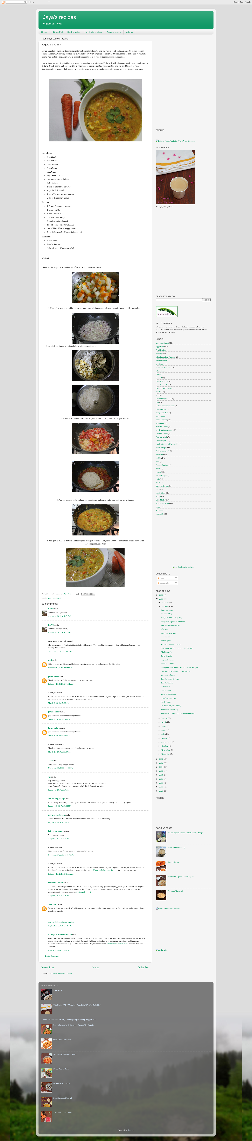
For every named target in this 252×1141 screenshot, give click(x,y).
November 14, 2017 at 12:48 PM (61, 854)
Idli (157, 402)
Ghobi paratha (166, 652)
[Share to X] (87, 594)
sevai (158, 489)
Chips (158, 374)
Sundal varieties (162, 503)
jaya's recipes (54, 676)
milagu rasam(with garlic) (171, 617)
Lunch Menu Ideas (93, 32)
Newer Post (47, 967)
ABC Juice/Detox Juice (62, 1112)
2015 (161, 771)
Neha (50, 760)
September (166, 742)
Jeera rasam (165, 686)
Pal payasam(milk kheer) (171, 705)
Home (44, 32)
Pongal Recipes (162, 465)
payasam (159, 454)
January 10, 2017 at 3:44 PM (59, 806)
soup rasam (165, 636)
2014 (161, 767)
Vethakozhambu (167, 663)
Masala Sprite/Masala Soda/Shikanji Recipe (185, 832)
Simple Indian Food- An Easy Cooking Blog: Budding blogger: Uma (69, 1019)
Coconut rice (166, 690)
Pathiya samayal (162, 451)
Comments (164, 582)
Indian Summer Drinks (165, 405)
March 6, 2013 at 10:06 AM (59, 719)
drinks (158, 391)
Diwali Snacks (162, 381)
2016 (161, 774)
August (164, 738)
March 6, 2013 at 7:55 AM (58, 703)
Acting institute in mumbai (117, 943)
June (163, 730)
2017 (161, 779)
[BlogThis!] (85, 594)
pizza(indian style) (168, 698)
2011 (161, 599)
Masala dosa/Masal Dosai (171, 644)
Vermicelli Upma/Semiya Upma (181, 876)
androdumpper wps (56, 798)
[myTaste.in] (161, 950)
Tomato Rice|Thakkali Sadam (65, 1054)
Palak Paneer (166, 702)
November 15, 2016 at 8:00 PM (60, 768)
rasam (158, 472)
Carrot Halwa (173, 862)
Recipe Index (73, 32)
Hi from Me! (57, 32)
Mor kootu (165, 629)
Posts (161, 578)
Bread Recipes (161, 360)
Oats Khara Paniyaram (62, 1039)
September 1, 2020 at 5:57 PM (60, 925)
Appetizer (160, 346)
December (165, 754)
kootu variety (161, 419)
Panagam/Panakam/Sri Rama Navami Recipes (179, 667)
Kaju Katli (57, 990)
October (164, 746)
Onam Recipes (162, 433)
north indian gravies (164, 430)
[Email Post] (77, 593)
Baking (159, 353)
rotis (158, 479)
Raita (158, 468)
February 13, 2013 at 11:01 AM (61, 684)
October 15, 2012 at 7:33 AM (60, 651)
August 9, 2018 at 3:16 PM (59, 895)
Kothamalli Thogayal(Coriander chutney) (178, 713)
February (165, 606)
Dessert (159, 377)
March (164, 718)
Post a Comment (51, 956)
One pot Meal (161, 437)
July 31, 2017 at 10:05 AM (58, 822)
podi (158, 461)
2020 (161, 791)
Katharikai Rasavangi (169, 709)
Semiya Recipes (162, 485)
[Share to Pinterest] (93, 594)
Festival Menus (114, 32)
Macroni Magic (167, 613)
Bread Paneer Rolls (61, 1068)
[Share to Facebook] (90, 594)
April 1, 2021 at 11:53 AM (58, 950)
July (163, 734)
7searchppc (53, 904)
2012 (161, 759)
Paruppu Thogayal (175, 891)
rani (50, 660)
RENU (51, 608)
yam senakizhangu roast (170, 625)
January (164, 602)
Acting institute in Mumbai (60, 934)
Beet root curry (167, 610)
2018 (161, 782)
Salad (158, 482)
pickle (158, 458)
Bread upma (166, 640)
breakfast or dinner (163, 367)
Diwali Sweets (162, 384)
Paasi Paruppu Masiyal (62, 1098)
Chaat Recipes (161, 370)
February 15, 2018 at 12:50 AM (61, 874)
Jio (49, 776)
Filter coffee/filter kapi (177, 847)
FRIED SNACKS (163, 398)
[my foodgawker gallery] (183, 567)
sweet (158, 506)
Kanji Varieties (162, 412)
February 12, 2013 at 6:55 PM (60, 667)
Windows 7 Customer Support (105, 870)
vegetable (160, 513)
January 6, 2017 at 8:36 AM (59, 789)
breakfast (159, 364)
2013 (161, 763)
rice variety (160, 475)
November (165, 750)
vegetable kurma (167, 659)
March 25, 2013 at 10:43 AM (59, 751)
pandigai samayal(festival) (166, 444)
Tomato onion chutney (170, 678)
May (163, 726)
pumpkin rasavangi (168, 633)
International (161, 409)
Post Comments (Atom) (62, 973)
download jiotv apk (56, 814)
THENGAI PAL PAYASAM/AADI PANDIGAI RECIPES (77, 1004)
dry (157, 395)
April (163, 722)
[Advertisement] (167, 80)
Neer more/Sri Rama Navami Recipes (176, 671)
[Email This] (82, 594)
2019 (161, 786)
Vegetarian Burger (168, 675)
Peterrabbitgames (55, 831)
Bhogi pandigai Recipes (165, 357)
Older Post (143, 967)
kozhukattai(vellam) (61, 1083)
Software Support (56, 882)
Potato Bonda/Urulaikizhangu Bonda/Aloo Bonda (73, 1025)
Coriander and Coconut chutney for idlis (177, 648)
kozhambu (160, 423)
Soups (158, 496)
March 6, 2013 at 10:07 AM (59, 735)
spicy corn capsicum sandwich (173, 621)
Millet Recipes (162, 426)
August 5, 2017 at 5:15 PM (59, 838)
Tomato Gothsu (167, 682)
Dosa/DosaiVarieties (164, 388)
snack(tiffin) (161, 492)
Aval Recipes (161, 350)
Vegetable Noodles (168, 694)
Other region (161, 440)
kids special (160, 416)
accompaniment (54, 598)
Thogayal (159, 510)
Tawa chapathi (166, 655)
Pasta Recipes (161, 447)
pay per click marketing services (61, 922)
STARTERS (161, 499)
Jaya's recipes (59, 17)
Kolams (129, 32)
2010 (161, 595)
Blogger (131, 1130)
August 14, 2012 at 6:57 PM (59, 616)
